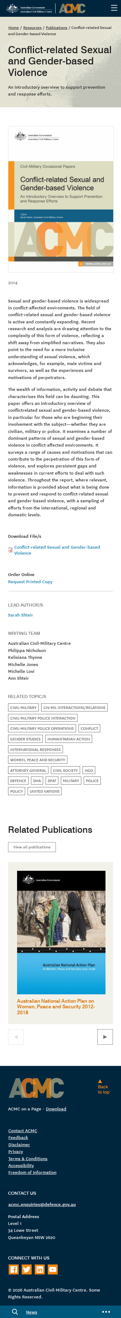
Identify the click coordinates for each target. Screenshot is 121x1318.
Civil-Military (23, 707)
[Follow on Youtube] (53, 1269)
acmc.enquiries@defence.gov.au (42, 1204)
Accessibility (21, 1165)
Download (56, 1108)
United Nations (45, 791)
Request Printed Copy (30, 581)
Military (71, 780)
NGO (89, 770)
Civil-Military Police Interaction (42, 718)
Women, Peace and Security (37, 759)
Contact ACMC (22, 1130)
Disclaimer (19, 1144)
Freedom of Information (32, 1172)
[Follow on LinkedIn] (40, 1269)
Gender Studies (25, 739)
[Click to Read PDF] (60, 199)
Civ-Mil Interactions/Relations (74, 707)
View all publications (32, 847)
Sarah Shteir (20, 615)
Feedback (18, 1137)
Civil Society (65, 770)
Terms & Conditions (27, 1158)
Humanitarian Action (68, 739)
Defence (18, 780)
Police (92, 780)
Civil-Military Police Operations (42, 728)
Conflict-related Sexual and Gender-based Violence (57, 550)
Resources (32, 27)
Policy (16, 791)
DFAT (52, 780)
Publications (56, 27)
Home (13, 27)
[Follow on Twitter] (27, 1269)
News (31, 1312)
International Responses (35, 749)
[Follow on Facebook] (14, 1269)
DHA (37, 780)
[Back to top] (105, 1086)
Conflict (89, 728)
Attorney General (28, 770)
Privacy (15, 1151)
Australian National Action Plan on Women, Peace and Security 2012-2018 (56, 1006)
